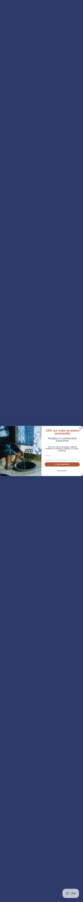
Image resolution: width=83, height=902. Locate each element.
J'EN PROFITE (62, 464)
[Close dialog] (80, 428)
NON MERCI (62, 470)
